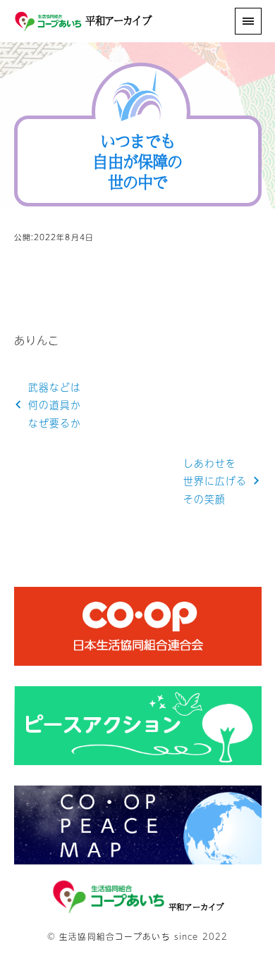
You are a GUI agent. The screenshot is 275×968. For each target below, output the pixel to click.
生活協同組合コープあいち (114, 936)
